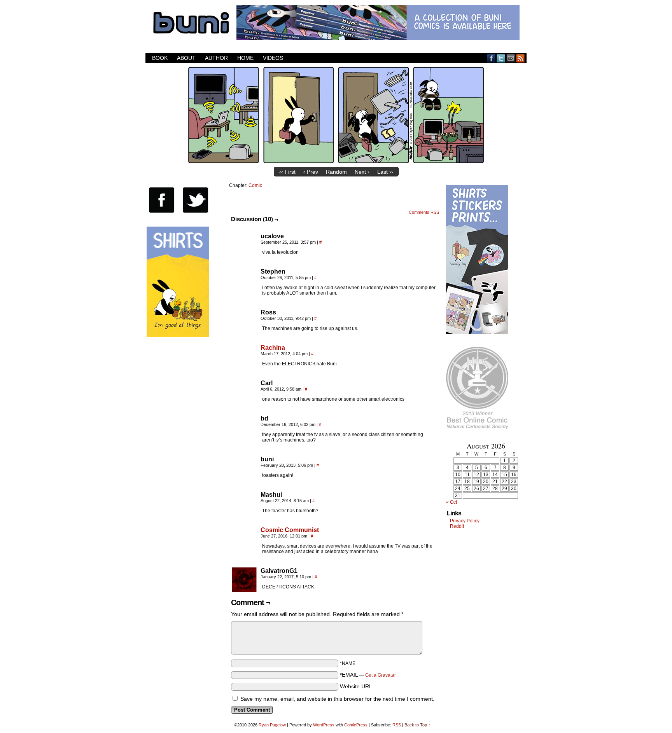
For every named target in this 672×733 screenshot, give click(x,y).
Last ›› (385, 172)
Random (336, 172)
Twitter (501, 58)
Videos (273, 58)
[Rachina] (244, 367)
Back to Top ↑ (417, 725)
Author (216, 58)
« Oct (451, 502)
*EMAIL (368, 675)
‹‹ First (287, 172)
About (186, 58)
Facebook (491, 58)
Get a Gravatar (380, 675)
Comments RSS (424, 212)
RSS (520, 58)
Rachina (273, 347)
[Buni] (336, 161)
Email (511, 58)
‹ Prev (310, 172)
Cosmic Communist (290, 530)
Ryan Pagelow (272, 725)
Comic (255, 185)
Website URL (356, 686)
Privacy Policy (465, 521)
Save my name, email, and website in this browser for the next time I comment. (337, 699)
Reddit (457, 526)
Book (160, 58)
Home (245, 58)
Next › (362, 172)
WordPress (323, 725)
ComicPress (356, 725)
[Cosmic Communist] (244, 549)
